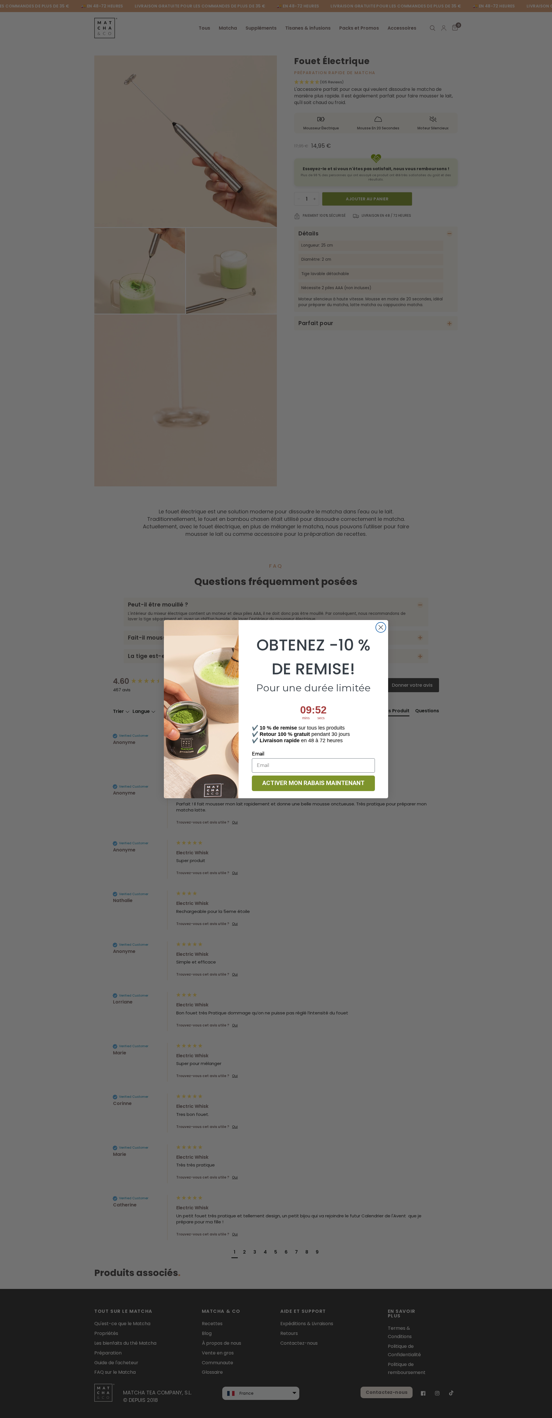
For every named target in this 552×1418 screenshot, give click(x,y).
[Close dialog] (381, 627)
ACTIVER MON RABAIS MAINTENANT (313, 783)
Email (258, 754)
